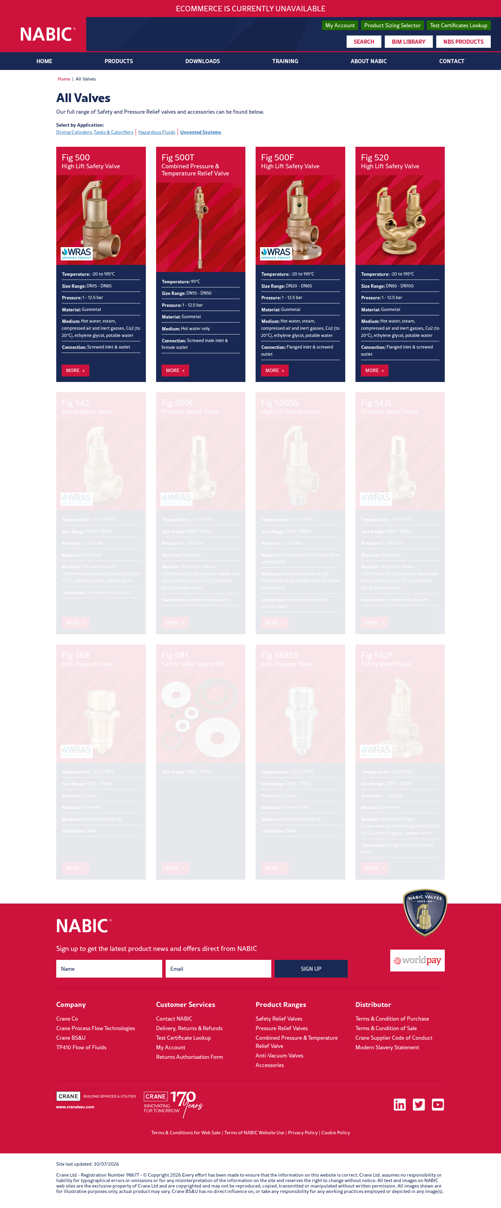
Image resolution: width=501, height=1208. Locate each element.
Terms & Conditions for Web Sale (186, 1132)
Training (285, 61)
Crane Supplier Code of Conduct (393, 1037)
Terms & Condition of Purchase (392, 1018)
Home (44, 61)
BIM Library (409, 41)
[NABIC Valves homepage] (48, 34)
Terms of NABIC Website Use (254, 1132)
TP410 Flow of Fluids (81, 1047)
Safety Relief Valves (279, 1018)
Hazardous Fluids (156, 132)
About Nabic (369, 61)
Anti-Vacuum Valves (279, 1055)
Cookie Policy (335, 1132)
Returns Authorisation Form (189, 1057)
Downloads (202, 61)
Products (119, 61)
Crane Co (67, 1018)
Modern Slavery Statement (387, 1047)
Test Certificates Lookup (458, 25)
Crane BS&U (71, 1037)
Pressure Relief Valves (282, 1028)
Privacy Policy (303, 1132)
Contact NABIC (174, 1018)
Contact (452, 61)
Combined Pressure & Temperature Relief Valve (297, 1042)
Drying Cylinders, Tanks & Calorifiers (94, 132)
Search (364, 41)
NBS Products (463, 41)
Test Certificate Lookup (183, 1037)
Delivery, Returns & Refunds (189, 1028)
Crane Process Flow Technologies (95, 1028)
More (72, 370)
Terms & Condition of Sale (386, 1028)
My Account (340, 25)
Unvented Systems (200, 131)
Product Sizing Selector (392, 25)
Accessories (270, 1065)
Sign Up (311, 968)
